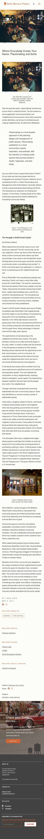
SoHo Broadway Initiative (11, 654)
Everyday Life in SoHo (16, 685)
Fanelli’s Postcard (9, 668)
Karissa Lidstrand (8, 633)
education (6, 616)
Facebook (8, 806)
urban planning (18, 616)
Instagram (8, 809)
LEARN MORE (13, 741)
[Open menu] (33, 4)
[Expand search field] (39, 4)
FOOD (4, 650)
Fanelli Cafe (6, 647)
